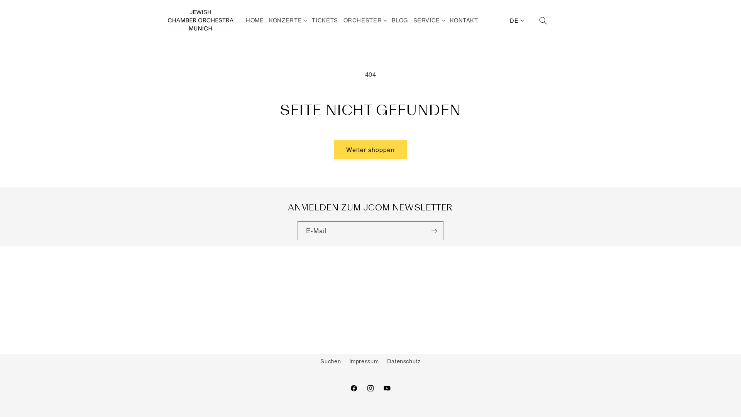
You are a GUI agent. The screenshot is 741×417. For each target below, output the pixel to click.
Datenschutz (404, 361)
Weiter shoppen (370, 149)
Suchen (330, 361)
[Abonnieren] (434, 230)
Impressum (364, 361)
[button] (289, 20)
